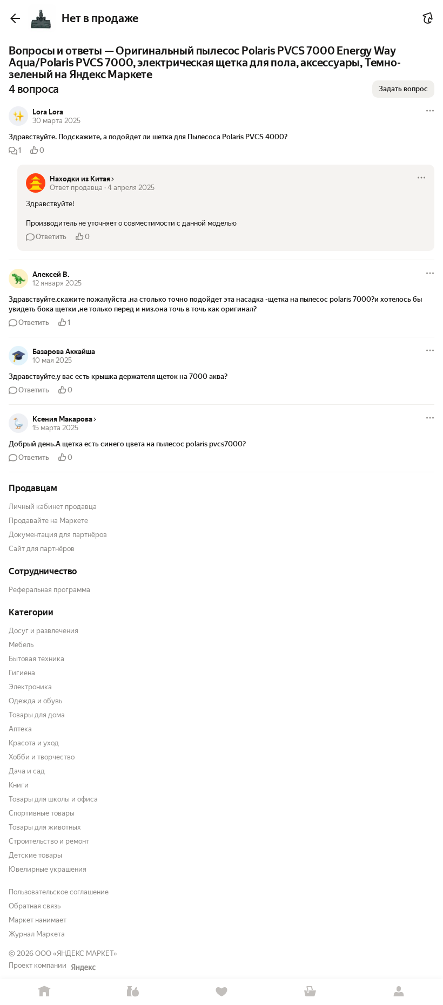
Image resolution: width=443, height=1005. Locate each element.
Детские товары (35, 855)
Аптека (20, 729)
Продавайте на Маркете (48, 521)
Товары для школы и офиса (53, 799)
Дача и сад (27, 771)
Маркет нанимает (37, 920)
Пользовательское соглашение (59, 892)
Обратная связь (35, 906)
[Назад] (15, 18)
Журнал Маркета (37, 934)
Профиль (398, 992)
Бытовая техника (36, 659)
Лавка (133, 992)
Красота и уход (34, 743)
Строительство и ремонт (49, 841)
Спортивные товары (42, 813)
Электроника (30, 687)
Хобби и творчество (42, 757)
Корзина (310, 992)
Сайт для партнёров (42, 549)
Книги (19, 785)
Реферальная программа (49, 590)
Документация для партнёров (58, 535)
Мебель (21, 645)
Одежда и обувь (35, 701)
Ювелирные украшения (47, 869)
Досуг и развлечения (43, 631)
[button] (221, 137)
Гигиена (22, 673)
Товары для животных (45, 827)
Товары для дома (37, 715)
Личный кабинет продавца (53, 506)
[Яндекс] (83, 967)
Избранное (221, 992)
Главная (44, 992)
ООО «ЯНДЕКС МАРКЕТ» (76, 953)
